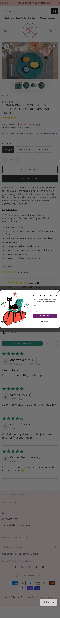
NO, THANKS (45, 321)
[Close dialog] (58, 292)
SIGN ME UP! (45, 316)
